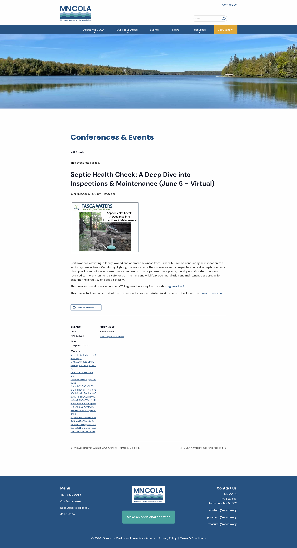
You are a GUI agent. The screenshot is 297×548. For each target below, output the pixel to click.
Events (154, 29)
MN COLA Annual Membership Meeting (202, 447)
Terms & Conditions (193, 538)
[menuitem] (94, 29)
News (175, 29)
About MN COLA (93, 29)
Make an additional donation (148, 517)
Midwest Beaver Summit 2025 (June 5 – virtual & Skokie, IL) (106, 447)
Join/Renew (225, 29)
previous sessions (211, 293)
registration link (177, 286)
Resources (199, 29)
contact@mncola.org (223, 510)
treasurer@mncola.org (222, 524)
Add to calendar (86, 307)
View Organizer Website (112, 336)
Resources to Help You (74, 508)
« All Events (77, 152)
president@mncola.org (222, 517)
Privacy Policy (167, 538)
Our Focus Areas (127, 29)
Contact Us (229, 4)
